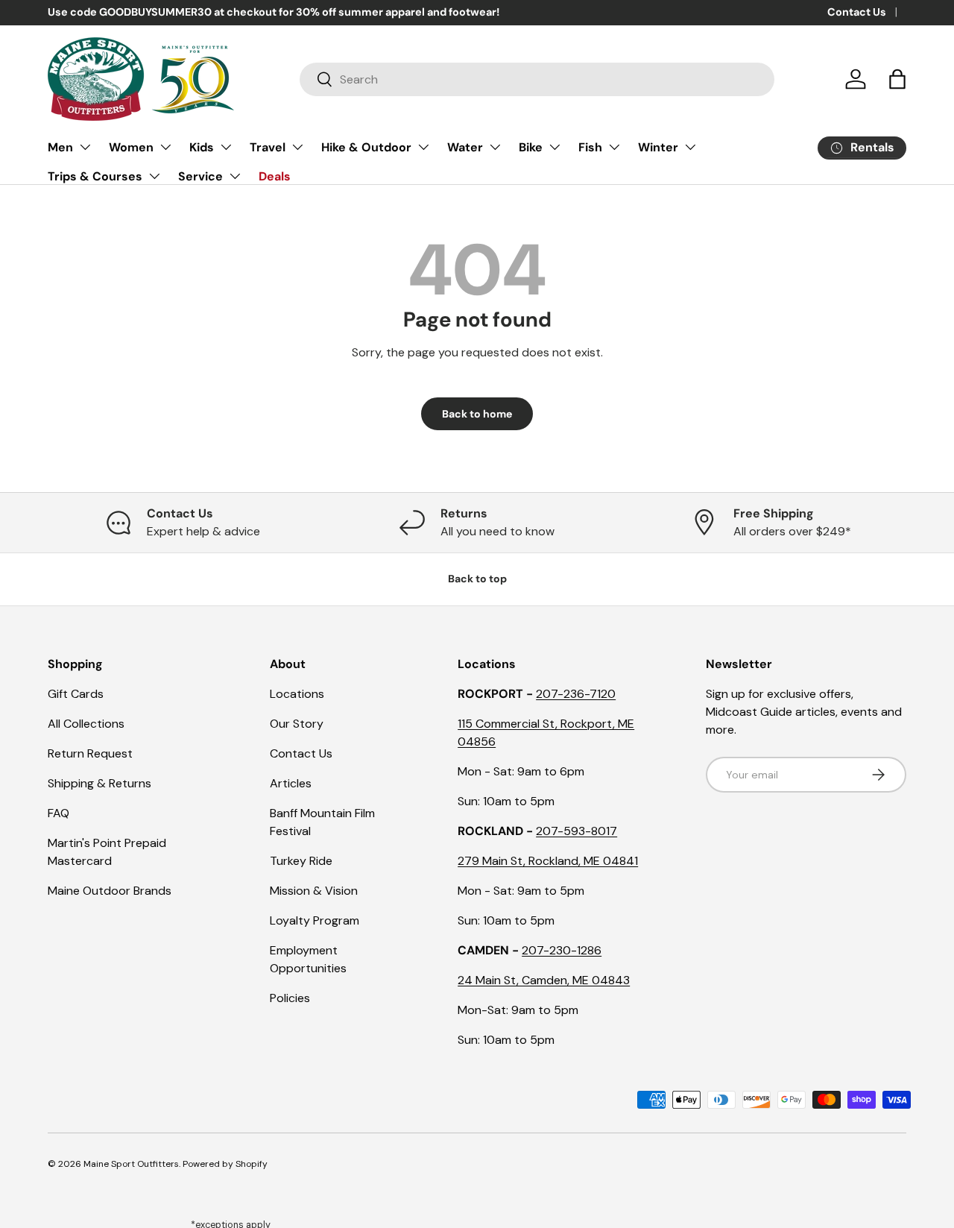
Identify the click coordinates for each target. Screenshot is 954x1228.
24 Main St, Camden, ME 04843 (544, 980)
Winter (658, 147)
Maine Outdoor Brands (109, 890)
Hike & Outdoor (366, 147)
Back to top (477, 578)
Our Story (296, 723)
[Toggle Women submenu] (165, 147)
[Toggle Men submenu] (85, 147)
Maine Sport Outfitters (131, 1164)
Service (200, 176)
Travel (267, 147)
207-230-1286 (561, 950)
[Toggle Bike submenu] (554, 147)
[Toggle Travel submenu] (297, 147)
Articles (291, 783)
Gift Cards (76, 694)
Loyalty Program (314, 920)
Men (60, 147)
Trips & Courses (95, 176)
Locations (297, 694)
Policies (290, 998)
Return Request (90, 753)
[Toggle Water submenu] (495, 147)
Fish (590, 147)
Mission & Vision (314, 890)
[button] (897, 79)
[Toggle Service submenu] (235, 176)
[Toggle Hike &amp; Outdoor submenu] (423, 147)
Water (465, 147)
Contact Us (856, 12)
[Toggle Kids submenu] (226, 147)
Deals (275, 176)
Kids (201, 147)
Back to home (477, 414)
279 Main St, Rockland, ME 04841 (548, 861)
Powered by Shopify (225, 1164)
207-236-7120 (576, 694)
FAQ (58, 813)
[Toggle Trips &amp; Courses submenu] (154, 176)
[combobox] (537, 79)
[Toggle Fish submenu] (614, 147)
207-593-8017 (576, 831)
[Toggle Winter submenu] (690, 147)
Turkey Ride (301, 861)
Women (131, 147)
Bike (531, 147)
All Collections (86, 723)
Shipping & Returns (99, 783)
